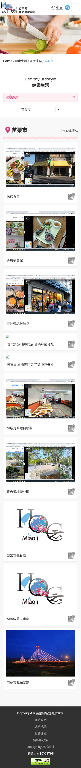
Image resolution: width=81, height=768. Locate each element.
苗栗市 (25, 109)
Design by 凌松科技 (40, 747)
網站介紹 (41, 720)
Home (7, 61)
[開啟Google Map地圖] (71, 197)
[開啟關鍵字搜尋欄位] (67, 7)
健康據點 (12, 97)
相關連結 (41, 733)
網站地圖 (41, 726)
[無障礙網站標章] (40, 761)
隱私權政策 (40, 740)
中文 (59, 7)
